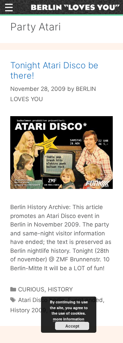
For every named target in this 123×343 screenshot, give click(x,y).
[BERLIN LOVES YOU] (75, 6)
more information (68, 318)
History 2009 (28, 310)
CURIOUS (31, 289)
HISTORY (60, 289)
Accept (72, 326)
